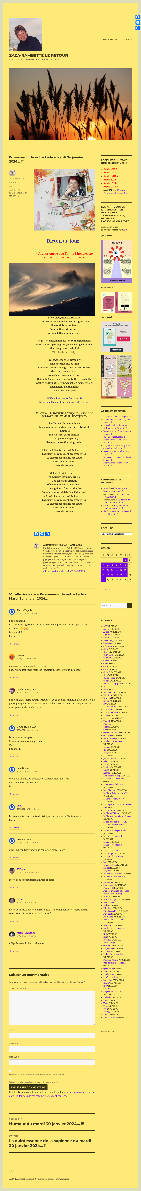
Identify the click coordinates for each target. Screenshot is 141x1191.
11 (108, 570)
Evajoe (106, 701)
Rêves (125, 230)
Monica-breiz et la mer (113, 920)
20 (116, 575)
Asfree (106, 632)
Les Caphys (108, 853)
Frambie (107, 721)
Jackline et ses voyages (113, 741)
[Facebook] (137, 17)
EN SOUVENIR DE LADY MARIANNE (18, 193)
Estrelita (107, 698)
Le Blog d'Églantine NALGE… (115, 793)
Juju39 (106, 770)
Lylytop (106, 871)
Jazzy (105, 753)
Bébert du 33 (108, 640)
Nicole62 (107, 940)
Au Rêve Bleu (109, 635)
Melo (105, 905)
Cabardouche (109, 646)
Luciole (106, 868)
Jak (104, 750)
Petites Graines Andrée (113, 954)
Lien (11, 186)
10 (103, 570)
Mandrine (107, 897)
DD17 (105, 488)
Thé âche (107, 997)
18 (108, 575)
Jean (105, 756)
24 (103, 580)
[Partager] (137, 28)
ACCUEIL (13, 190)
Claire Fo (107, 672)
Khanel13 (107, 773)
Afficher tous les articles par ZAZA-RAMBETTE (64, 571)
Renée (20, 899)
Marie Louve (108, 902)
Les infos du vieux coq (113, 856)
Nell (105, 934)
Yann (105, 1006)
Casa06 (106, 652)
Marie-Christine (26, 932)
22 (125, 575)
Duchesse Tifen (110, 692)
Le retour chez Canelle (113, 836)
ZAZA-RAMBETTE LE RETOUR (38, 55)
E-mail (13, 1043)
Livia (19, 805)
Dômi (105, 689)
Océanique (107, 945)
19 (112, 575)
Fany (105, 715)
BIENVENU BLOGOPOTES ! (117, 39)
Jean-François (109, 758)
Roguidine (107, 980)
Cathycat (107, 658)
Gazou (106, 727)
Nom (12, 1030)
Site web (14, 1057)
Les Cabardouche (110, 851)
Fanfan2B (107, 709)
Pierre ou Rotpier (110, 960)
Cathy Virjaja (108, 655)
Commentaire (17, 989)
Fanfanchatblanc (110, 712)
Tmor (105, 1000)
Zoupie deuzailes (110, 1017)
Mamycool (108, 888)
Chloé (105, 663)
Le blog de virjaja (110, 810)
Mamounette (109, 885)
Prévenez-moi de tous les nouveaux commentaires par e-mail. (37, 1074)
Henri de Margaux (111, 738)
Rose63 (106, 983)
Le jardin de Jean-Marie (113, 825)
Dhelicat (107, 686)
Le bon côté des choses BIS (115, 822)
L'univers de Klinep (111, 776)
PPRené (21, 869)
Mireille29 (107, 908)
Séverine (107, 989)
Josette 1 (107, 764)
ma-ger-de (108, 882)
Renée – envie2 (110, 977)
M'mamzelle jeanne (112, 874)
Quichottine (108, 968)
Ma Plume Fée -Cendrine (114, 876)
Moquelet (107, 925)
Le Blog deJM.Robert (112, 813)
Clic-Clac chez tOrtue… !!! (114, 437)
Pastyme (107, 951)
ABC (105, 626)
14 (121, 570)
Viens (105, 1003)
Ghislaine (107, 735)
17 (104, 575)
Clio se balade (109, 678)
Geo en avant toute (111, 733)
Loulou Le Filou (110, 865)
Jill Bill (106, 761)
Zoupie (106, 1015)
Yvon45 (106, 1012)
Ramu (106, 971)
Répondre (14, 644)
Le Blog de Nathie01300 (113, 799)
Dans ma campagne (112, 684)
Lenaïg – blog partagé (113, 845)
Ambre (106, 629)
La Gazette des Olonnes (113, 779)
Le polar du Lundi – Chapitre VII (117, 417)
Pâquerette (108, 948)
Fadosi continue (110, 707)
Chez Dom (107, 661)
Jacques (106, 747)
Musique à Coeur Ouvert (113, 928)
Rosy (105, 986)
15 (125, 570)
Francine (107, 724)
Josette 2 (107, 767)
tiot (104, 511)
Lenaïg (106, 842)
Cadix (105, 649)
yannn (106, 505)
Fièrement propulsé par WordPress (53, 1179)
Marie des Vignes (110, 899)
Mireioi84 (107, 914)
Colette (106, 681)
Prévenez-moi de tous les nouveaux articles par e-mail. (33, 1082)
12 (112, 570)
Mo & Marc (108, 917)
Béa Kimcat (108, 638)
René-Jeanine (109, 974)
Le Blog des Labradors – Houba (117, 816)
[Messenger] (137, 22)
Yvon (105, 1009)
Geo (105, 730)
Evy (104, 704)
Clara (105, 675)
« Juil (107, 589)
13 (116, 570)
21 (121, 575)
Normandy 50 (109, 943)
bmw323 (107, 643)
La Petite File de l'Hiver (113, 784)
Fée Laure (107, 718)
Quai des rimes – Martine (114, 963)
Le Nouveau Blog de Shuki (114, 830)
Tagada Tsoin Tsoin (112, 992)
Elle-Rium (107, 695)
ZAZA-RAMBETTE (16, 178)
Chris (105, 666)
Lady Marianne (109, 790)
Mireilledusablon (110, 911)
